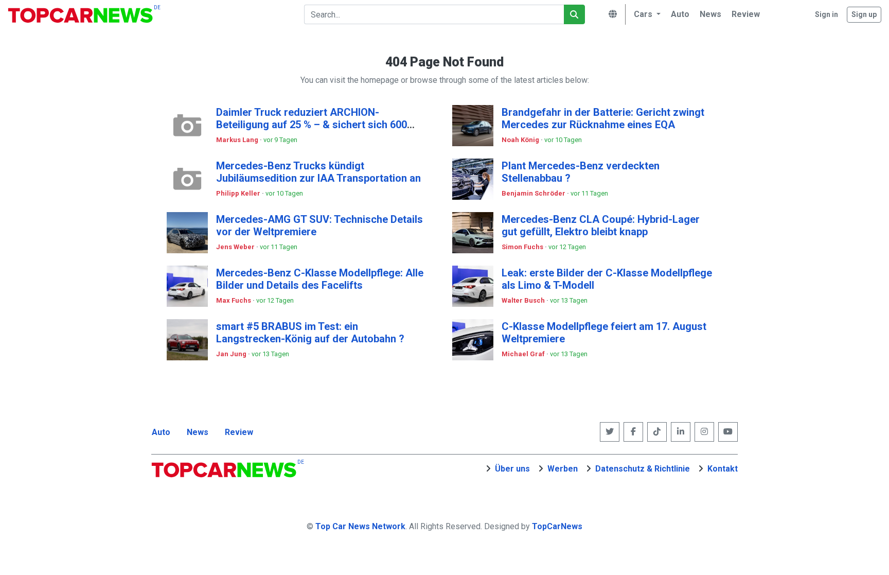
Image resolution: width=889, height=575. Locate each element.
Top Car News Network (360, 526)
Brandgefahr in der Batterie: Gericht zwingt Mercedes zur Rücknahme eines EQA (603, 118)
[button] (646, 14)
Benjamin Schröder (534, 193)
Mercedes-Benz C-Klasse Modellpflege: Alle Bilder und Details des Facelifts (319, 279)
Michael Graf (524, 354)
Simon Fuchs (523, 247)
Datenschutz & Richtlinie (642, 469)
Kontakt (722, 469)
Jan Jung (232, 354)
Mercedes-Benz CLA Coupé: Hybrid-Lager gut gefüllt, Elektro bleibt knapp (601, 225)
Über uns (512, 469)
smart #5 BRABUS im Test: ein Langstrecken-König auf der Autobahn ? (310, 332)
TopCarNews (557, 526)
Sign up (864, 14)
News (197, 432)
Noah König (521, 140)
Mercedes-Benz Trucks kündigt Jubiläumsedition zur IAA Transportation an (318, 172)
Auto (161, 432)
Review (239, 432)
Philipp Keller (239, 193)
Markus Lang (238, 140)
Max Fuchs (234, 300)
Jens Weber (236, 247)
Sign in (826, 14)
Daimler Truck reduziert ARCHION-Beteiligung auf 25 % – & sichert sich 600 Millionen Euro (311, 124)
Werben (562, 469)
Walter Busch (524, 300)
